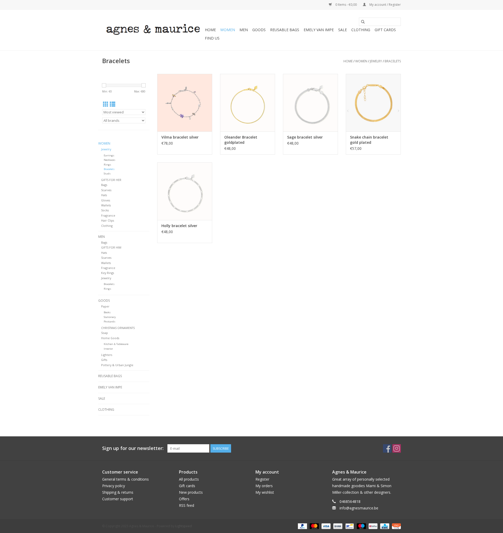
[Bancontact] (349, 526)
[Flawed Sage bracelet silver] (310, 102)
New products (191, 492)
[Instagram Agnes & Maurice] (396, 448)
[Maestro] (361, 526)
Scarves (106, 190)
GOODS (259, 29)
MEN (243, 29)
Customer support (117, 498)
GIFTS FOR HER (111, 180)
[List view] (112, 104)
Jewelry (376, 61)
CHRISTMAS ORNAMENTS (118, 328)
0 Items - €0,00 (346, 4)
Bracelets (393, 61)
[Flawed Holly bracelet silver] (184, 191)
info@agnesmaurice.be (359, 507)
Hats (104, 195)
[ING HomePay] (395, 526)
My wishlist (264, 492)
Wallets (106, 205)
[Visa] (325, 526)
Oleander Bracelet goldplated (240, 140)
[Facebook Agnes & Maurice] (387, 448)
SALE (342, 29)
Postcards (109, 321)
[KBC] (384, 526)
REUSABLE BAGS (284, 29)
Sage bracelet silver (305, 137)
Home (210, 29)
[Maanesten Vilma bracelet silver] (184, 102)
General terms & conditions (125, 479)
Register (262, 479)
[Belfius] (372, 526)
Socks (105, 210)
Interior (108, 348)
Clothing (107, 226)
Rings (107, 164)
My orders (264, 485)
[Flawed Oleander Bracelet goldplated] (247, 102)
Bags (104, 185)
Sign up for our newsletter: (132, 448)
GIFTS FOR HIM (111, 247)
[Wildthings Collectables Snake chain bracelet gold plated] (373, 102)
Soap (104, 333)
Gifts (104, 360)
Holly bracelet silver (179, 225)
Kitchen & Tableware (116, 344)
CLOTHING (360, 29)
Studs (107, 173)
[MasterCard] (314, 526)
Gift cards (385, 29)
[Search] (363, 22)
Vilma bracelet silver (180, 137)
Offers (184, 498)
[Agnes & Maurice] (152, 30)
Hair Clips (107, 220)
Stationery (110, 317)
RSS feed (186, 505)
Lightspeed (183, 526)
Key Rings (107, 273)
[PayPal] (302, 526)
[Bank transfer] (337, 526)
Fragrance (108, 215)
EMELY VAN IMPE (319, 29)
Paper (105, 306)
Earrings (109, 155)
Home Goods (110, 338)
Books (107, 312)
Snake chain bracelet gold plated (369, 140)
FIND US (212, 38)
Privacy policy (113, 485)
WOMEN (227, 29)
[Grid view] (105, 104)
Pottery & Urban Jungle (117, 365)
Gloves (105, 200)
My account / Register (385, 4)
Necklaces (109, 160)
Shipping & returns (117, 492)
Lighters (106, 355)
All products (189, 479)
